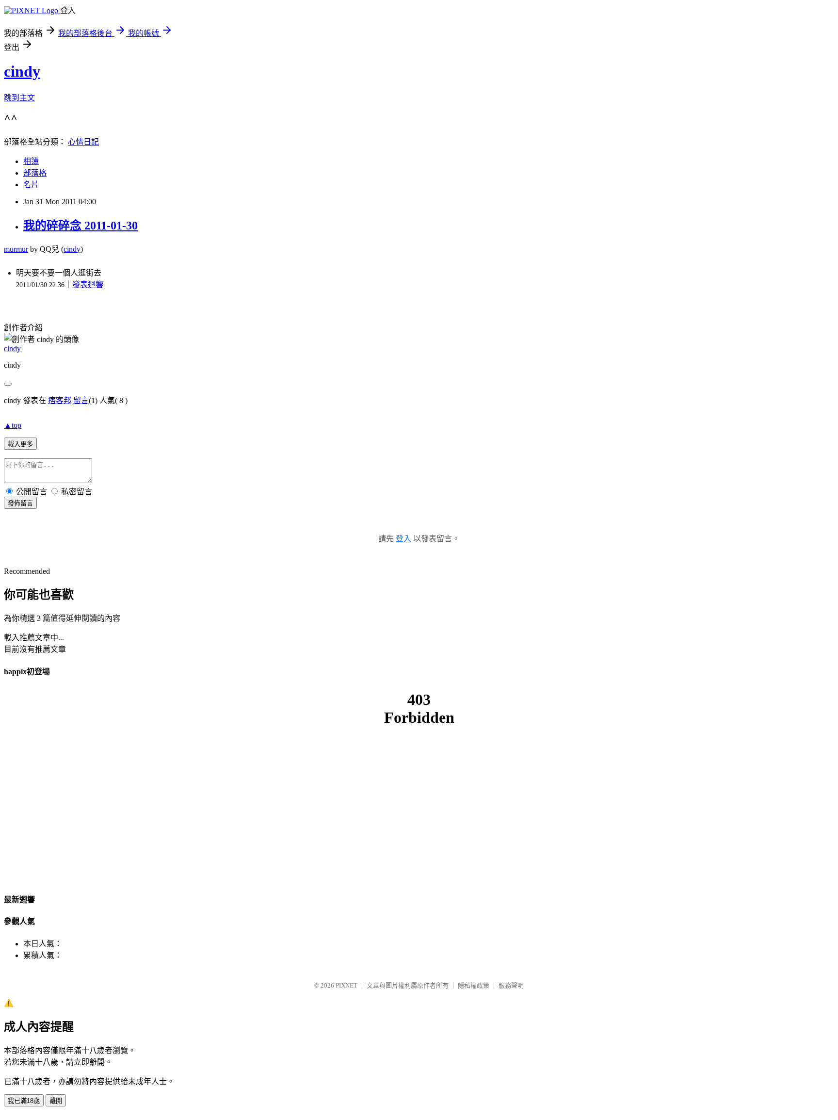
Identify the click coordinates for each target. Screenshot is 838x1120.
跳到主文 (19, 98)
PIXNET (346, 985)
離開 (55, 1100)
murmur (16, 249)
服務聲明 (511, 985)
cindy (22, 71)
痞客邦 (59, 400)
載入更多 (20, 444)
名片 (31, 184)
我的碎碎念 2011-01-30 (80, 225)
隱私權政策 (473, 985)
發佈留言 (20, 503)
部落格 (35, 173)
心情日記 (83, 142)
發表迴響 (87, 284)
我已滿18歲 (24, 1100)
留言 (81, 400)
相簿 (31, 161)
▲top (12, 425)
